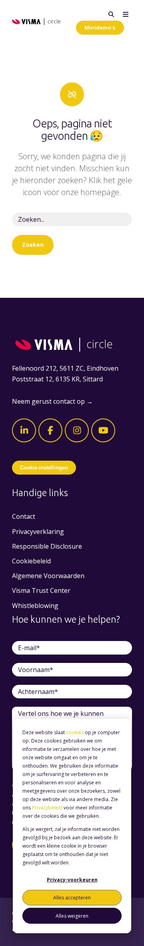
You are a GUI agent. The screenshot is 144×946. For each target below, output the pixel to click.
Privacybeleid (47, 807)
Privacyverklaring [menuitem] (38, 531)
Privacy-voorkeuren (72, 879)
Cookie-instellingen (44, 468)
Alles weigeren (72, 916)
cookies (75, 732)
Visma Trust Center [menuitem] (41, 590)
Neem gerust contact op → (52, 401)
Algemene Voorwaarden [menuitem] (48, 575)
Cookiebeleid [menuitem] (31, 561)
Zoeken (33, 244)
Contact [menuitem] (23, 516)
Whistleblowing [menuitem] (35, 605)
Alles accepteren (72, 897)
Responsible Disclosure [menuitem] (47, 546)
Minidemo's (99, 27)
